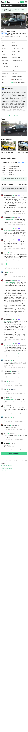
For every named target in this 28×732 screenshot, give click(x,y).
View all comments (14, 453)
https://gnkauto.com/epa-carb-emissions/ (14, 354)
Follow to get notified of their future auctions (13, 179)
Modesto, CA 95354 (16, 76)
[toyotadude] (2, 371)
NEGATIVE (6, 443)
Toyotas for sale (4, 467)
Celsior (13, 45)
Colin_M (6, 433)
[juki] (2, 264)
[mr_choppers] (2, 360)
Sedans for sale (4, 470)
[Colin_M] (2, 433)
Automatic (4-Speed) (10, 460)
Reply (9, 213)
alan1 (12, 166)
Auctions (3, 460)
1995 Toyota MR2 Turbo (7, 152)
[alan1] (10, 166)
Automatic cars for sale (6, 465)
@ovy (18, 435)
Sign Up (22, 2)
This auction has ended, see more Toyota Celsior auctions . (13, 10)
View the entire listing (13, 115)
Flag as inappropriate (18, 213)
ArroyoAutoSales (17, 79)
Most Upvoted (22, 184)
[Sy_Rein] (2, 253)
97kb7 (5, 272)
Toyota (13, 42)
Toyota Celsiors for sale (6, 468)
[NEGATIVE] (2, 443)
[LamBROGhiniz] (2, 406)
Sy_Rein (6, 252)
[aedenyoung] (2, 425)
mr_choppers (7, 360)
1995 (26, 460)
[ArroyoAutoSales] (12, 79)
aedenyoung (7, 425)
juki (5, 264)
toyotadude (7, 371)
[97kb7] (2, 272)
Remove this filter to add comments (11, 190)
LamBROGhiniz (7, 405)
